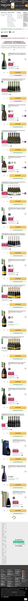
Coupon (17, 573)
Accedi (16, 5)
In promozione (19, 29)
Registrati (22, 5)
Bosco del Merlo (11, 21)
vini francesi (4, 560)
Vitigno (25, 25)
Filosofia (25, 15)
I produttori (17, 574)
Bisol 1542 (10, 18)
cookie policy (6, 596)
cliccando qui (14, 591)
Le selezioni (17, 581)
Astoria (9, 15)
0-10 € (19, 14)
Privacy (8, 576)
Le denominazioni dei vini (18, 578)
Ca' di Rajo (10, 23)
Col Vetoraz (10, 25)
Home (2, 569)
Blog (16, 586)
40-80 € (19, 18)
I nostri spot (3, 578)
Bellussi (9, 16)
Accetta (25, 599)
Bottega (9, 22)
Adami (9, 14)
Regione (25, 24)
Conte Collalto (11, 26)
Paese (24, 23)
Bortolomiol (11, 19)
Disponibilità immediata (8, 29)
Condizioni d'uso (11, 574)
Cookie (8, 585)
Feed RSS (3, 585)
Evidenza (25, 16)
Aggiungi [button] (18, 72)
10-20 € (19, 15)
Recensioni (9, 578)
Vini (2, 15)
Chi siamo (3, 571)
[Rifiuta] (26, 589)
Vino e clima (18, 585)
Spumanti (4, 14)
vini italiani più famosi (4, 563)
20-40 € (19, 16)
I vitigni (16, 578)
